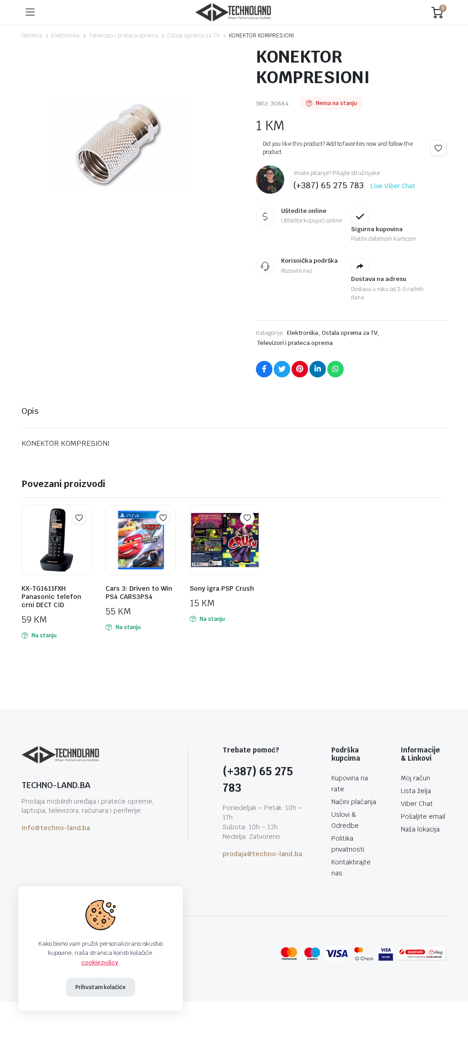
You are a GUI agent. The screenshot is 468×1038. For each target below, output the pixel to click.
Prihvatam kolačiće (100, 987)
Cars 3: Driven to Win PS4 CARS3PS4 (139, 592)
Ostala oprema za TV (193, 35)
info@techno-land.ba (55, 828)
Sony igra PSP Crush (222, 588)
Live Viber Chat (393, 186)
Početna (31, 35)
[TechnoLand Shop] (233, 12)
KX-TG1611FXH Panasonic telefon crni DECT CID (51, 596)
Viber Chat (417, 804)
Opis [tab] (29, 411)
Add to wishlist (438, 148)
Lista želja (416, 791)
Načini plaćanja (353, 802)
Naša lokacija (420, 829)
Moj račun (415, 778)
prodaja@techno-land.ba (262, 854)
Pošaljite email (423, 816)
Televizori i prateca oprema (123, 35)
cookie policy (100, 962)
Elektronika (65, 35)
